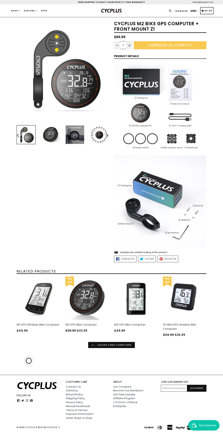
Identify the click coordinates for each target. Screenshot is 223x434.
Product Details (126, 56)
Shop (15, 10)
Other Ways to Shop (79, 418)
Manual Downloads (78, 406)
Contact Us (73, 386)
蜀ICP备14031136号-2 (49, 427)
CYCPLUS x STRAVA (125, 402)
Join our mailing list (175, 381)
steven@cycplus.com (202, 2)
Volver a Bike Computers (114, 345)
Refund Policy (74, 394)
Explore (30, 10)
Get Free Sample (124, 394)
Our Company (122, 386)
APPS (44, 10)
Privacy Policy (74, 402)
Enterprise (119, 406)
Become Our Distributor (128, 390)
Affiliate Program (124, 398)
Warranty (72, 390)
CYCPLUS (30, 427)
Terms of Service (77, 410)
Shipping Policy (75, 398)
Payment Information (80, 414)
